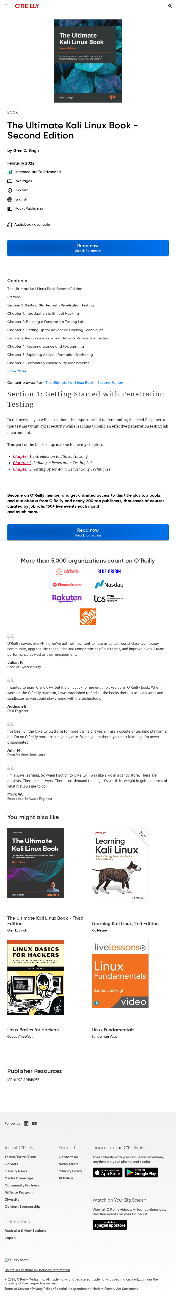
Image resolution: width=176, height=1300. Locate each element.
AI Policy (66, 1178)
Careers (11, 1164)
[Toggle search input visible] (170, 5)
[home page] (27, 5)
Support (67, 1147)
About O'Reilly (19, 1147)
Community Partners (22, 1185)
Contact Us (68, 1156)
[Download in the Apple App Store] (108, 1176)
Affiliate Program (19, 1192)
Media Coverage (19, 1178)
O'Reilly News (16, 1171)
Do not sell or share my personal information (37, 1270)
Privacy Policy (70, 1171)
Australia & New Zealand (26, 1230)
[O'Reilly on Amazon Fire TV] (110, 1228)
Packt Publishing (29, 208)
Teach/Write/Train (20, 1156)
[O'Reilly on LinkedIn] (26, 1123)
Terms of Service (17, 1289)
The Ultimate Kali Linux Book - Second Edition (84, 382)
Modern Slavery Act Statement (115, 1289)
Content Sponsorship (22, 1206)
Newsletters (68, 1164)
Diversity (12, 1199)
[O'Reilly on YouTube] (34, 1123)
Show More (16, 371)
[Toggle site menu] (5, 5)
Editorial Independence (72, 1289)
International (18, 1221)
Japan (10, 1237)
